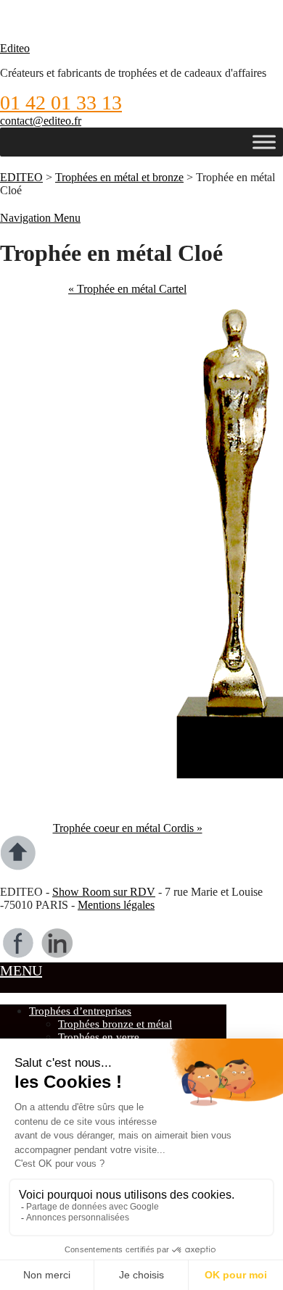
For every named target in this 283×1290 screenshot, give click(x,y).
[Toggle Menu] (264, 142)
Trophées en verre (98, 1037)
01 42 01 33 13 (61, 102)
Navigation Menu (40, 218)
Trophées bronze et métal (115, 1024)
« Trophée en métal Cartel (127, 289)
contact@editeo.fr (40, 121)
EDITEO (21, 177)
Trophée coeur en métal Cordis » (127, 828)
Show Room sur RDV (103, 892)
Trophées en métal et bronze (119, 177)
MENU (21, 970)
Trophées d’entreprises (80, 1011)
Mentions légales (116, 905)
